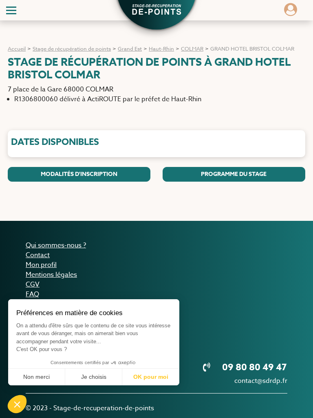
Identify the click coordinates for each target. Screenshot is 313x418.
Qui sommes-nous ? (56, 245)
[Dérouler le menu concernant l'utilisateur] (290, 12)
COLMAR (192, 48)
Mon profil (41, 265)
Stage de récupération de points (72, 48)
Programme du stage (234, 174)
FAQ (32, 294)
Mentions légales (51, 275)
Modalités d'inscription (79, 174)
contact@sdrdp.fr (260, 381)
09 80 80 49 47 (253, 367)
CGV (33, 284)
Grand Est (130, 48)
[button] (156, 10)
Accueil (17, 48)
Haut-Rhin (161, 48)
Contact (38, 255)
